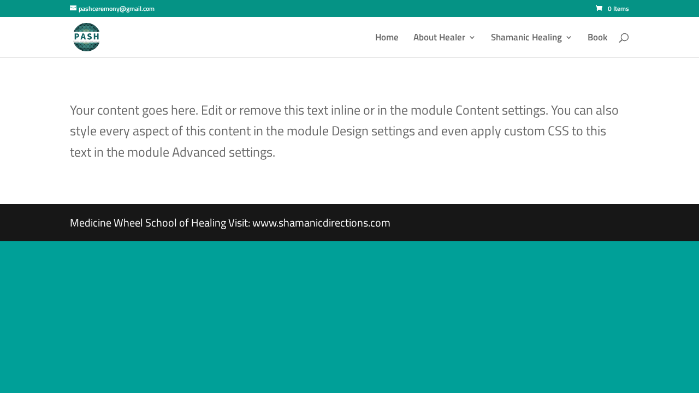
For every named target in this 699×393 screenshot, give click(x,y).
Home (387, 38)
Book (597, 38)
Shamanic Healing (526, 38)
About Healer (439, 38)
